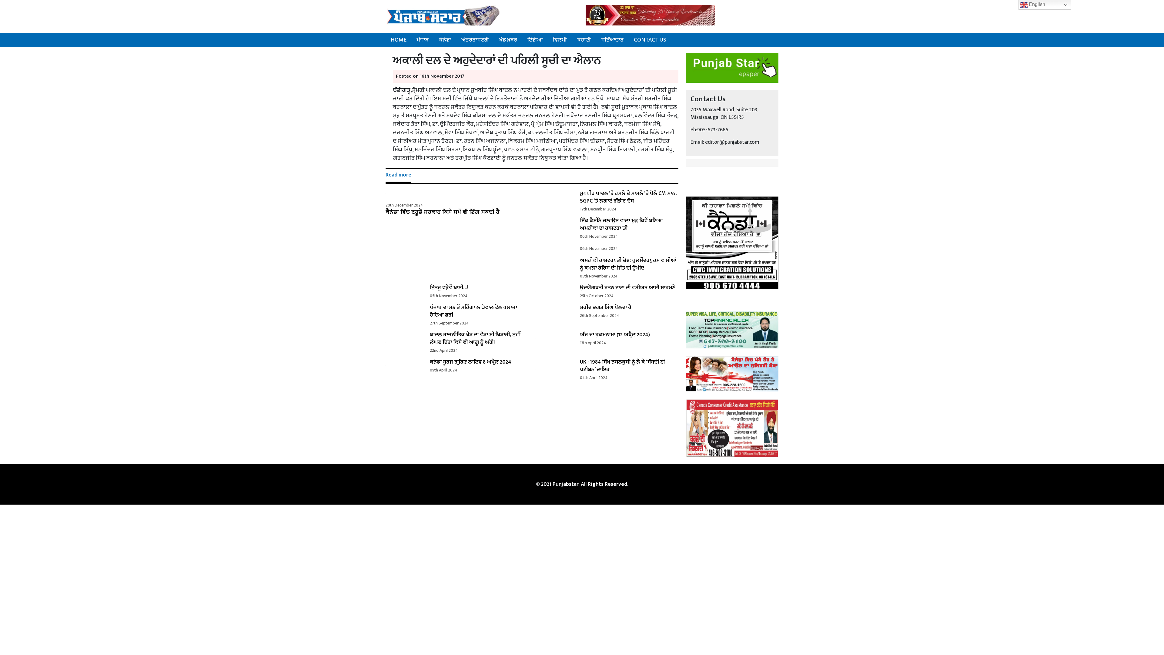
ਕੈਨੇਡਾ (445, 40)
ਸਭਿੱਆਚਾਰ (612, 40)
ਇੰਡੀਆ (535, 40)
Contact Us (650, 40)
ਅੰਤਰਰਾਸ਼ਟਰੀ (475, 40)
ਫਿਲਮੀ (560, 40)
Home (398, 40)
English (1036, 4)
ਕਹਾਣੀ (584, 40)
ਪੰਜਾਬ (423, 40)
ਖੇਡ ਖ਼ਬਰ (508, 40)
